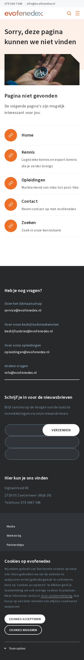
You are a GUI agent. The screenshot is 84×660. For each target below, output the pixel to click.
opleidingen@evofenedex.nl (27, 352)
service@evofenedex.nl (22, 310)
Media (11, 526)
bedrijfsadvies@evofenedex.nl (28, 331)
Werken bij (14, 536)
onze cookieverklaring (56, 596)
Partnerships (15, 545)
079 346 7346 (13, 4)
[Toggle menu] (77, 13)
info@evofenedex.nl (41, 4)
